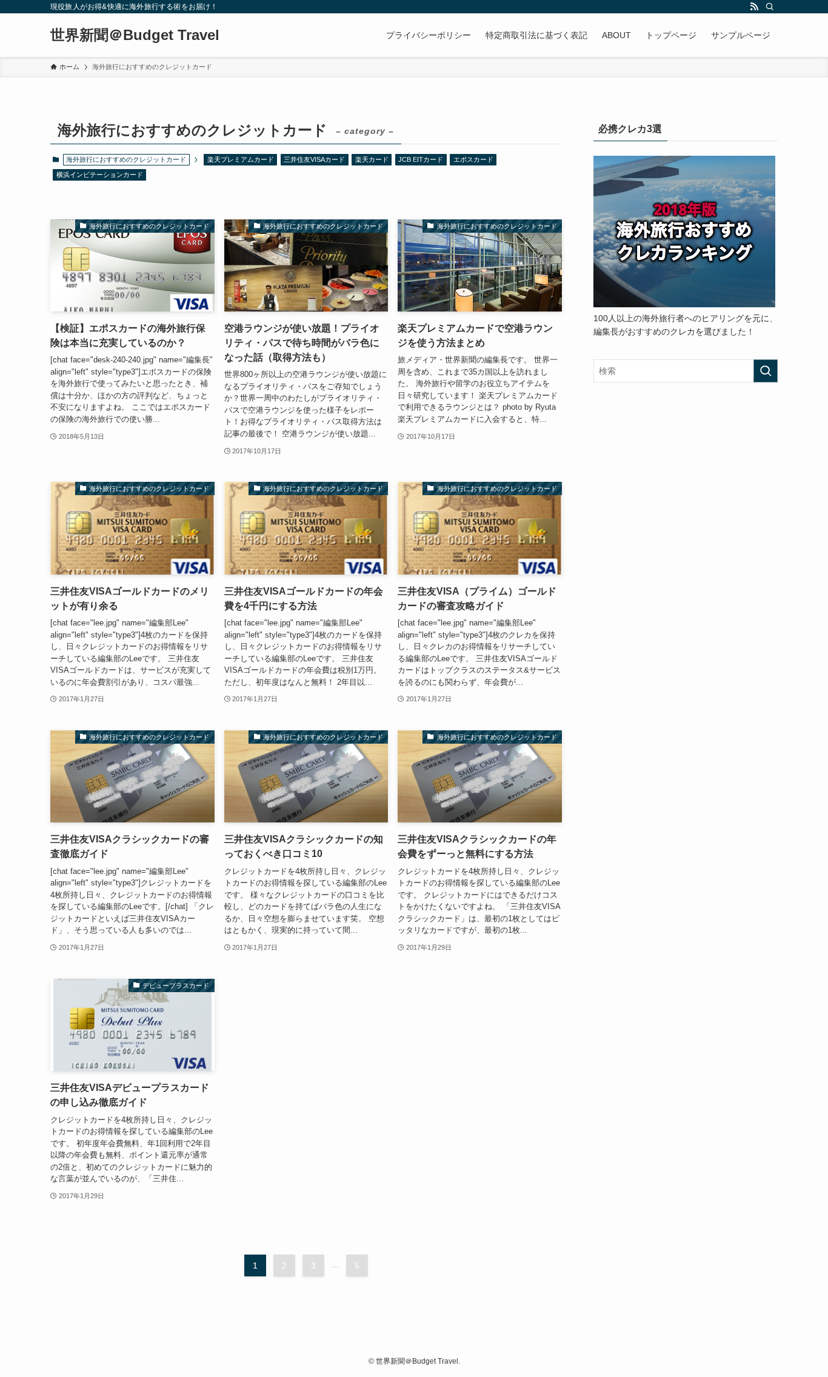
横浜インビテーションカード (99, 174)
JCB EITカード (420, 159)
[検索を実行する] (765, 370)
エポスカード (473, 159)
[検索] (770, 6)
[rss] (754, 6)
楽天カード (372, 159)
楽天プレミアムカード (240, 159)
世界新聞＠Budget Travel (134, 35)
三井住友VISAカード (314, 159)
